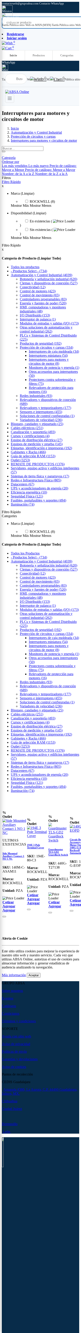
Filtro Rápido (11, 182)
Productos (39, 55)
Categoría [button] (9, 158)
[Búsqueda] (3, 151)
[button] (10, 162)
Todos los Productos (25, 553)
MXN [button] (5, 21)
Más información (14, 975)
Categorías (66, 55)
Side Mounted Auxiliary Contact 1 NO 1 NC (13, 856)
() (29, 271)
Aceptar (34, 975)
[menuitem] (27, 25)
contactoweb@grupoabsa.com (20, 3)
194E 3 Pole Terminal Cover (35, 846)
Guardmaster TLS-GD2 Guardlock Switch (58, 852)
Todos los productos (25, 267)
